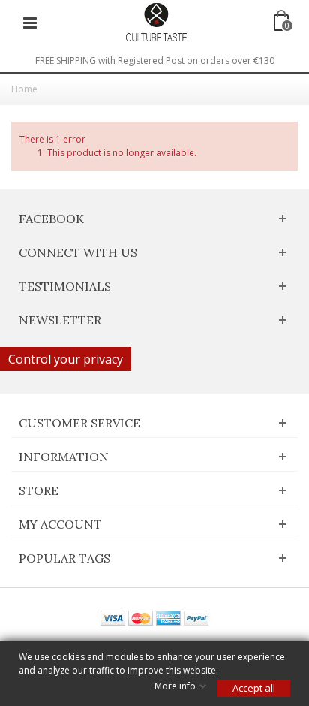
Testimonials (65, 286)
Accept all (253, 688)
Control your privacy (65, 359)
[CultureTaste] (156, 21)
